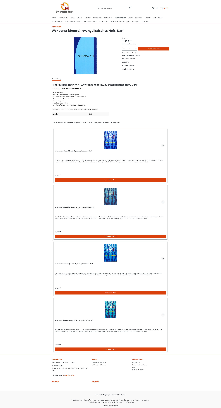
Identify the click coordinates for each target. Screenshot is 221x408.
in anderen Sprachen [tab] (59, 122)
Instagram (55, 382)
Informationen (137, 359)
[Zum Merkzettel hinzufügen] (163, 145)
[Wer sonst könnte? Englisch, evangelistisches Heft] (110, 140)
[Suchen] (130, 8)
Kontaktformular (68, 375)
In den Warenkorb (154, 49)
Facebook (95, 382)
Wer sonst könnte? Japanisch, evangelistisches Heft (74, 264)
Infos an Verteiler (137, 370)
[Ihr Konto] (157, 8)
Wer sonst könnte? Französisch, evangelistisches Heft (75, 207)
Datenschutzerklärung (139, 365)
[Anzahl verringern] (124, 49)
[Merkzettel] (153, 8)
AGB (133, 367)
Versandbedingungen (99, 362)
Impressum (136, 362)
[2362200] (85, 55)
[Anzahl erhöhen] (136, 49)
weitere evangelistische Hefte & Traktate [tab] (80, 122)
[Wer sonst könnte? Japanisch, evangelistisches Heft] (110, 253)
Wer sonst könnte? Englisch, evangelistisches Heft (73, 151)
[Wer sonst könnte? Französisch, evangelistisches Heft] (110, 196)
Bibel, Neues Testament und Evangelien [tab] (107, 122)
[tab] (56, 79)
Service (94, 359)
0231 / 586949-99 (57, 366)
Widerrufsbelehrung (98, 365)
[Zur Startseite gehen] (65, 8)
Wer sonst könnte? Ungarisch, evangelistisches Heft (74, 320)
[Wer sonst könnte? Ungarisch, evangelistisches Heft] (110, 309)
